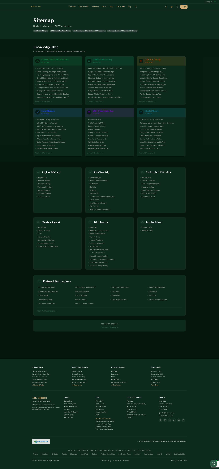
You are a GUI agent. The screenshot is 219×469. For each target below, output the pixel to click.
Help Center (42, 227)
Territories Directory (45, 187)
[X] (169, 420)
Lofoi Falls (152, 295)
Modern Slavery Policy (46, 243)
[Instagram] (165, 420)
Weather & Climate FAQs (97, 139)
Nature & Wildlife (44, 181)
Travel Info (121, 7)
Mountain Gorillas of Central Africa (101, 78)
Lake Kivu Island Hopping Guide (152, 126)
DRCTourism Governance (99, 250)
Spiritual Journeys (44, 193)
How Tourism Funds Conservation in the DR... (105, 97)
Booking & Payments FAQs (98, 148)
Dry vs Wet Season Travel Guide (49, 136)
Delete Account (147, 230)
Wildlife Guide (155, 382)
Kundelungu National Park (48, 291)
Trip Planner (94, 206)
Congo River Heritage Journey (151, 129)
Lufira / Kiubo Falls (45, 299)
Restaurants (94, 184)
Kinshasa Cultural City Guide (150, 97)
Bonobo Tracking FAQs (96, 126)
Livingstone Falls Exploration (150, 136)
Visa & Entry (155, 379)
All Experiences (77, 385)
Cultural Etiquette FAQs (97, 145)
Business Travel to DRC (103, 427)
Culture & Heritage (44, 184)
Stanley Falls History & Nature (151, 139)
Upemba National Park (46, 304)
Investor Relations (96, 240)
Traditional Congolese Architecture (153, 84)
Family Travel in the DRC (46, 145)
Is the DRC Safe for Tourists (47, 123)
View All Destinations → (47, 311)
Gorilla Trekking (77, 371)
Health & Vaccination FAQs (98, 136)
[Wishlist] (166, 7)
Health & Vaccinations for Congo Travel (51, 129)
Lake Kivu (115, 291)
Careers (129, 417)
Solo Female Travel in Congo (47, 148)
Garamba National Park (40, 377)
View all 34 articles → (147, 102)
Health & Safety (101, 406)
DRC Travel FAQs (94, 120)
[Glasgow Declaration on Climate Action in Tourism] (41, 441)
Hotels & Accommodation (99, 181)
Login (184, 7)
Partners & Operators (165, 404)
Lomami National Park (157, 287)
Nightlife (93, 187)
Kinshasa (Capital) (70, 404)
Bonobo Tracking (77, 374)
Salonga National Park (120, 287)
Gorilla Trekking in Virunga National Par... (52, 72)
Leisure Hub (94, 193)
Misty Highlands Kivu (119, 299)
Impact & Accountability (98, 256)
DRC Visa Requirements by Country (50, 126)
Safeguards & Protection (99, 262)
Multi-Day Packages (70, 412)
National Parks (68, 415)
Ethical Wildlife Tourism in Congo (100, 94)
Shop (111, 7)
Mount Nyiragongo (82, 291)
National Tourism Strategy (99, 230)
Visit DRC (72, 7)
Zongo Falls (116, 295)
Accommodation (101, 412)
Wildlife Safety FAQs (96, 142)
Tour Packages (95, 177)
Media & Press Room (97, 234)
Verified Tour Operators (103, 418)
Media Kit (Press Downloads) (136, 415)
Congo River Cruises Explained (151, 132)
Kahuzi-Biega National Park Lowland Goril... (53, 78)
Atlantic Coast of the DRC (149, 148)
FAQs (40, 234)
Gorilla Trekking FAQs (96, 123)
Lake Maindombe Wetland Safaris (152, 142)
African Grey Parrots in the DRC (100, 88)
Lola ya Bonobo (81, 295)
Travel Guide (94, 200)
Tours (104, 7)
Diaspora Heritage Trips (103, 424)
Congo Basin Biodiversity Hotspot (100, 91)
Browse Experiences (70, 406)
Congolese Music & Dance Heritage (153, 91)
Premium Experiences (79, 379)
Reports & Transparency (99, 266)
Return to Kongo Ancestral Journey (153, 68)
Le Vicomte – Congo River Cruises (102, 196)
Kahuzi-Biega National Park (85, 287)
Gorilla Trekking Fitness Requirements (51, 142)
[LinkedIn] (179, 420)
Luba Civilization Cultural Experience (153, 78)
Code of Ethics (131, 409)
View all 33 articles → (95, 102)
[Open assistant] (213, 463)
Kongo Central (116, 379)
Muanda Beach (80, 299)
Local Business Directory (151, 190)
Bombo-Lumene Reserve (84, 304)
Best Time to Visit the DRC (46, 132)
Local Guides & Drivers (98, 203)
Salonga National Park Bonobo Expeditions (52, 88)
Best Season (100, 409)
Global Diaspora (95, 246)
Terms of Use (117, 461)
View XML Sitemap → (109, 327)
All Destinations (116, 385)
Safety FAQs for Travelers (97, 132)
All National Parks (38, 385)
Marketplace (146, 177)
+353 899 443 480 (167, 415)
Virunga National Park (46, 287)
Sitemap (126, 461)
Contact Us (162, 401)
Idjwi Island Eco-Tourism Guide (151, 120)
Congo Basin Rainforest (118, 382)
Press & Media (131, 412)
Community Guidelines (46, 240)
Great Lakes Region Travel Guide (152, 145)
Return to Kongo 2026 (79, 382)
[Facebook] (160, 420)
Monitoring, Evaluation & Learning (102, 259)
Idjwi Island (153, 291)
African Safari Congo (78, 377)
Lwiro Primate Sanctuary (158, 299)
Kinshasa (114, 371)
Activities (95, 7)
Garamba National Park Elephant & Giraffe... (53, 94)
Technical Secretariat (97, 253)
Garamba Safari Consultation (100, 209)
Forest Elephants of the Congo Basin (101, 81)
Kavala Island (43, 295)
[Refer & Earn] (171, 7)
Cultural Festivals (44, 190)
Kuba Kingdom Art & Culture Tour (152, 75)
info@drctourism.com (168, 413)
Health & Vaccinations (158, 377)
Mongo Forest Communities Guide (152, 81)
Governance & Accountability (136, 404)
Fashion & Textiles (148, 181)
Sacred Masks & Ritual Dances (151, 88)
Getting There (100, 404)
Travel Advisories (44, 237)
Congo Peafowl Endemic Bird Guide (101, 84)
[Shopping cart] (177, 6)
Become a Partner (148, 196)
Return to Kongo (44, 196)
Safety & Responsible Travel (105, 421)
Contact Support (44, 230)
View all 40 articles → (43, 102)
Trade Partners (163, 406)
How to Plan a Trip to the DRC (48, 120)
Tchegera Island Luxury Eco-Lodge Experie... (157, 123)
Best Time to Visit (156, 371)
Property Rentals (148, 187)
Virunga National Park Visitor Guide (50, 68)
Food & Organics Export (150, 184)
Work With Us (95, 237)
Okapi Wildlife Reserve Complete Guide (51, 81)
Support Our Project (97, 243)
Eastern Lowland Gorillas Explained (101, 75)
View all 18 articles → (95, 153)
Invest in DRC (163, 409)
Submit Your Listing (149, 193)
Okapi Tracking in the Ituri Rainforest (50, 84)
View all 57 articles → (43, 153)
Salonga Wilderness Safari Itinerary (50, 91)
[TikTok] (183, 420)
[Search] (136, 7)
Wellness (93, 190)
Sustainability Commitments (48, 246)
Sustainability (131, 406)
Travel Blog (154, 385)
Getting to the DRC (157, 374)
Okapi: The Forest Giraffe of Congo (101, 72)
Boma (113, 377)
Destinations (84, 7)
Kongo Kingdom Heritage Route (151, 72)
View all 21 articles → (147, 153)
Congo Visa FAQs (94, 129)
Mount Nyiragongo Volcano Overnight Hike (53, 75)
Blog (129, 7)
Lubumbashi (115, 374)
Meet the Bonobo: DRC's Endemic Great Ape (105, 68)
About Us (93, 227)
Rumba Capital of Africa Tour (151, 94)
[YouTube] (174, 420)
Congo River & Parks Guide (104, 429)
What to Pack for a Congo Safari (49, 139)
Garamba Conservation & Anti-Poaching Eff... (53, 97)
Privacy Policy (147, 227)
